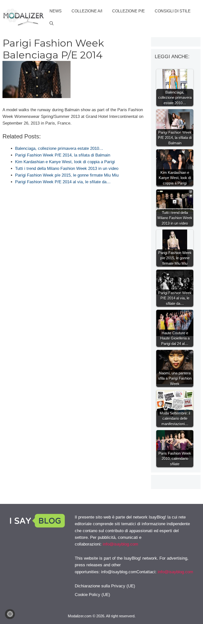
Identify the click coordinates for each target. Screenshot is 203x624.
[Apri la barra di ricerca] (51, 23)
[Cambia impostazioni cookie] (10, 614)
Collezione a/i (87, 11)
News (56, 11)
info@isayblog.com (120, 544)
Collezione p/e (128, 11)
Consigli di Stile (173, 11)
